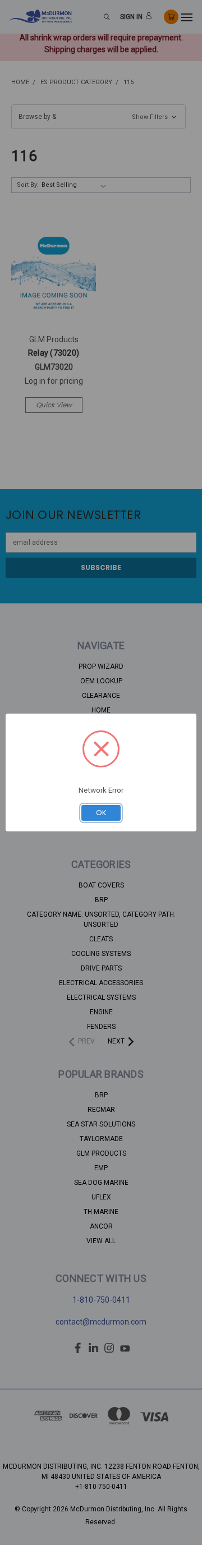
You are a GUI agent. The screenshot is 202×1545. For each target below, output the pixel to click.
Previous (17, 1534)
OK (101, 812)
